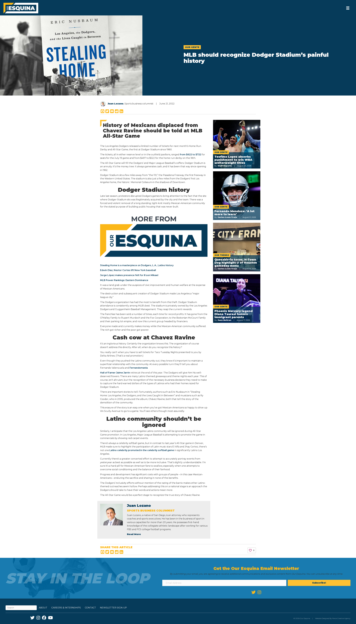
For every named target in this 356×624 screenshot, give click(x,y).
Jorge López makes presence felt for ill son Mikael (129, 275)
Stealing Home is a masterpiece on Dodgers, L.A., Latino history (137, 265)
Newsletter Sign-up (113, 607)
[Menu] (347, 8)
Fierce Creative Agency (341, 618)
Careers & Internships (66, 607)
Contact (90, 607)
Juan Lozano (115, 103)
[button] (319, 583)
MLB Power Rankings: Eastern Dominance (124, 280)
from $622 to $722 (190, 154)
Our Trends (221, 255)
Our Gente (192, 47)
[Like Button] (250, 550)
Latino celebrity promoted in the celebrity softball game (141, 450)
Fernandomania (139, 368)
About (43, 607)
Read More (134, 534)
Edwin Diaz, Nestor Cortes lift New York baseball (128, 270)
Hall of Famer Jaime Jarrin (115, 372)
